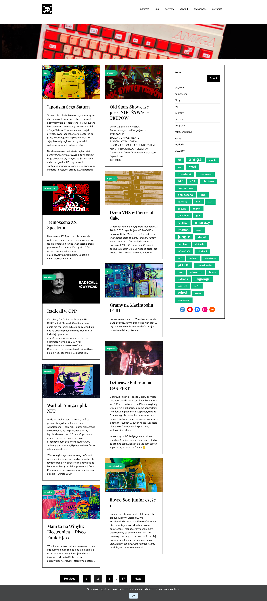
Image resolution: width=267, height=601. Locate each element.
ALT (179, 160)
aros (179, 167)
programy (180, 125)
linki (157, 9)
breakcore (205, 174)
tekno (212, 272)
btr (180, 181)
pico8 (180, 258)
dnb (203, 195)
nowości (184, 251)
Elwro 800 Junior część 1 (133, 502)
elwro (210, 202)
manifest (144, 9)
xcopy (198, 293)
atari (192, 166)
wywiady (179, 151)
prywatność (200, 9)
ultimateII (182, 286)
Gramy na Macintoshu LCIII (131, 307)
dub (198, 201)
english (182, 208)
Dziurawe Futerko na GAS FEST (130, 385)
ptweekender (204, 265)
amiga (195, 159)
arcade (212, 160)
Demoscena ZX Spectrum (62, 224)
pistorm (193, 258)
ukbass (183, 279)
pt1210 (183, 265)
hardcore (182, 223)
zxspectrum (183, 300)
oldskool (202, 251)
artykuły (179, 87)
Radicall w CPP (62, 311)
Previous (69, 578)
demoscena (181, 94)
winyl (182, 292)
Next (138, 578)
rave (180, 272)
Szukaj (178, 72)
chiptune (208, 181)
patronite (217, 9)
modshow (183, 244)
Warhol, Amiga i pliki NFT (68, 408)
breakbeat (184, 174)
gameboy (183, 215)
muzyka (179, 119)
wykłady (179, 144)
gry (176, 106)
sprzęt (178, 138)
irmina (198, 230)
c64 (192, 181)
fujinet (196, 208)
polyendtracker (210, 258)
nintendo (199, 244)
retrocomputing (183, 132)
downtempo (183, 201)
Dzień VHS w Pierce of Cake (132, 215)
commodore (186, 188)
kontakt (184, 9)
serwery (169, 9)
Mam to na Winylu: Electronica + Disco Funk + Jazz (66, 531)
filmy (177, 100)
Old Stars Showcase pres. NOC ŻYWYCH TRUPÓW (130, 112)
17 (123, 578)
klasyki (202, 237)
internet (183, 230)
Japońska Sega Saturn (68, 107)
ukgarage (202, 279)
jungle (184, 236)
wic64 (196, 286)
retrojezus (195, 272)
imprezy (179, 113)
